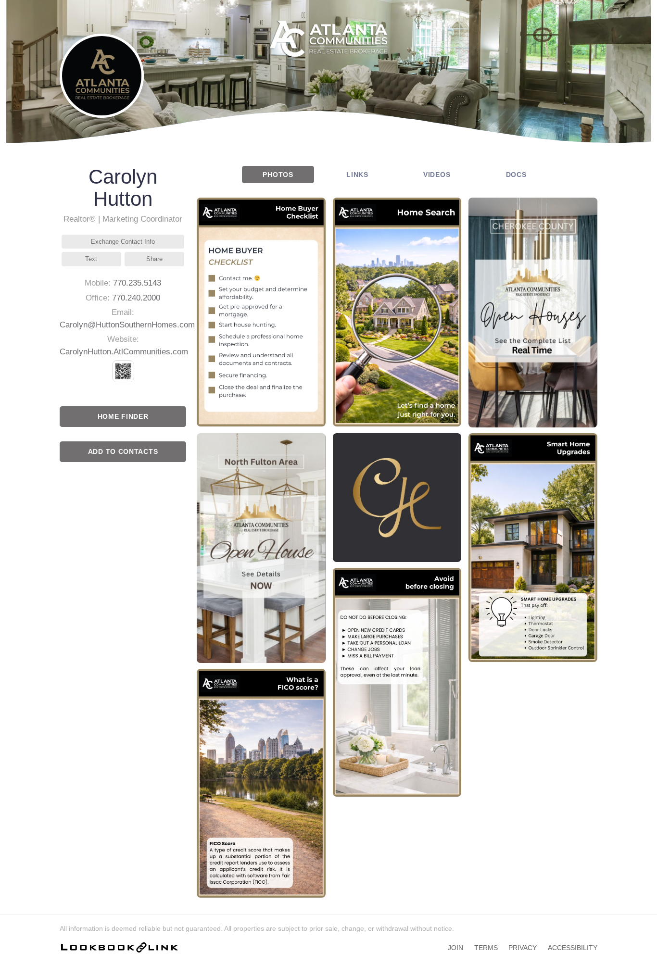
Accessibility (572, 947)
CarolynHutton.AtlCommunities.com (124, 351)
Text (91, 259)
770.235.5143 (137, 283)
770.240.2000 (136, 297)
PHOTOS (278, 174)
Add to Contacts (123, 451)
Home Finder (123, 416)
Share (154, 259)
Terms (486, 947)
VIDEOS (437, 174)
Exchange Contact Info (123, 241)
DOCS (516, 174)
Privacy (522, 947)
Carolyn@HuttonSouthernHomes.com (127, 324)
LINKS (357, 174)
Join (455, 947)
